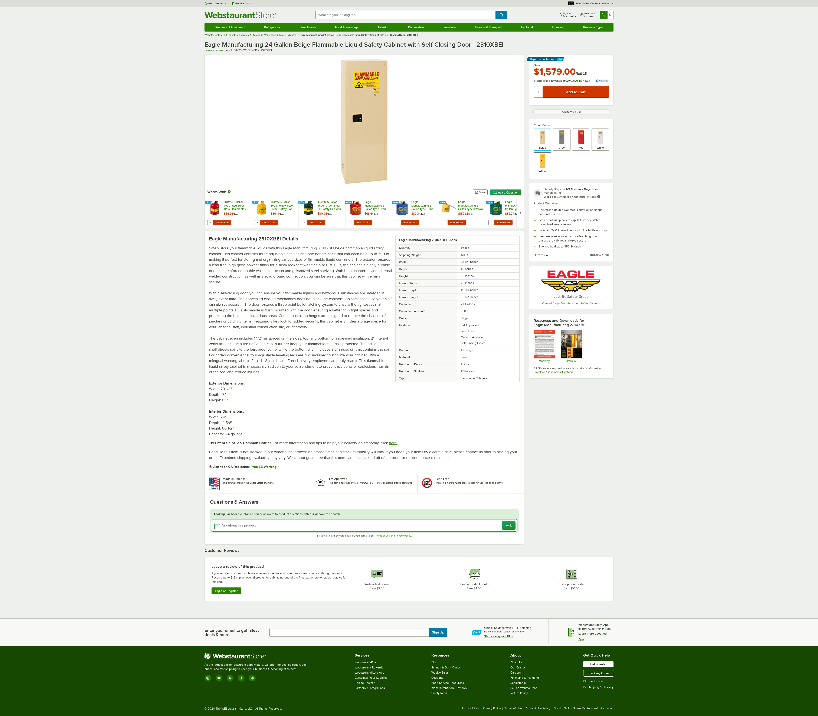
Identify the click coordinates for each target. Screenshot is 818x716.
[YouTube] (219, 678)
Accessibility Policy (538, 708)
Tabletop (383, 27)
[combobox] (405, 15)
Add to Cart (222, 222)
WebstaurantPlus (366, 662)
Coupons (437, 677)
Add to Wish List (571, 111)
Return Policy (519, 693)
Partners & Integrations (370, 688)
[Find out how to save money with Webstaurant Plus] (209, 203)
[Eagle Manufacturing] (571, 284)
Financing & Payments (525, 677)
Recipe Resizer (365, 682)
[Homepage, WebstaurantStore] (240, 15)
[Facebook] (230, 678)
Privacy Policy (403, 535)
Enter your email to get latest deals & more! (231, 632)
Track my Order (598, 673)
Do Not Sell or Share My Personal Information (584, 708)
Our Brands (518, 667)
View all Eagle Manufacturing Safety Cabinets (571, 303)
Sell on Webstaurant (523, 688)
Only (537, 65)
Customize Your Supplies (371, 677)
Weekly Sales (440, 672)
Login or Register (226, 591)
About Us (516, 662)
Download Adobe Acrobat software (553, 371)
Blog (434, 662)
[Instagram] (207, 678)
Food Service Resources (447, 682)
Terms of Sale (470, 708)
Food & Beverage (347, 27)
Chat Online (595, 681)
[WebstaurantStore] (257, 655)
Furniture (450, 27)
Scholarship (518, 682)
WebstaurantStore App (369, 672)
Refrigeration (272, 27)
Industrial (558, 27)
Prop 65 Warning (264, 467)
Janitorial (527, 27)
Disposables (416, 27)
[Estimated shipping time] (599, 196)
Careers (515, 672)
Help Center (215, 3)
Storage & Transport (488, 27)
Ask (509, 525)
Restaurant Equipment (230, 27)
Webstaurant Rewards (369, 667)
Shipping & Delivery (601, 687)
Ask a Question (508, 192)
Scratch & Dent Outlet (445, 667)
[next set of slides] (520, 213)
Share (482, 192)
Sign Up (438, 632)
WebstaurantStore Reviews (449, 688)
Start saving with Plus (498, 636)
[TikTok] (241, 678)
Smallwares (308, 27)
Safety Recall (439, 693)
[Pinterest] (252, 678)
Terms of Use (382, 535)
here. (393, 443)
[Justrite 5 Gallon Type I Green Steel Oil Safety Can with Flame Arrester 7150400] (321, 213)
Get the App (242, 3)
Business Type (593, 27)
